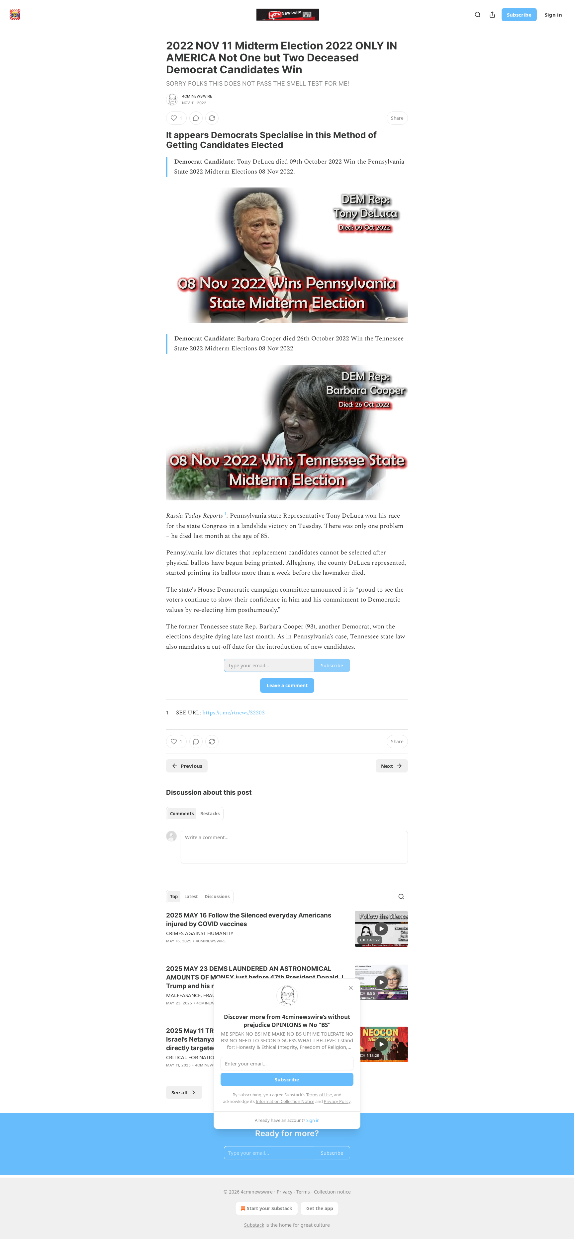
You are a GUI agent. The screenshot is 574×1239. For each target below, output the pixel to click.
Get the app (319, 1208)
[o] (381, 928)
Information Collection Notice (285, 1101)
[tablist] (195, 813)
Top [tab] (174, 897)
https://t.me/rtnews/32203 (233, 712)
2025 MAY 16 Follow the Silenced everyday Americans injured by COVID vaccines (249, 919)
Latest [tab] (191, 897)
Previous (191, 766)
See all (179, 1092)
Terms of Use (319, 1095)
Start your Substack (269, 1208)
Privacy (284, 1192)
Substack (254, 1225)
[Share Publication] (492, 14)
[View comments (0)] (196, 118)
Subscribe (519, 14)
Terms (303, 1192)
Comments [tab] (182, 814)
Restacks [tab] (210, 814)
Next (387, 766)
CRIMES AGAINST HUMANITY (199, 933)
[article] (287, 932)
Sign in (553, 14)
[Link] (156, 140)
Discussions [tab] (217, 897)
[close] (350, 988)
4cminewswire (197, 96)
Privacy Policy (337, 1101)
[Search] (477, 14)
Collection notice (332, 1192)
